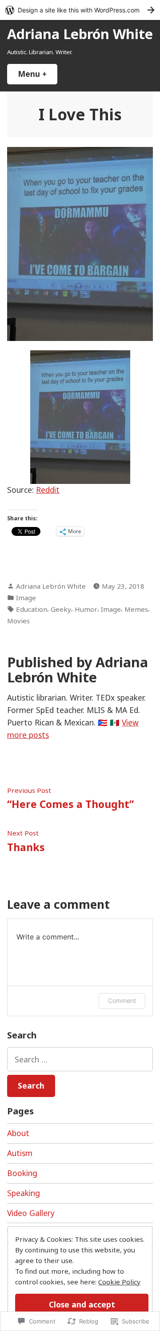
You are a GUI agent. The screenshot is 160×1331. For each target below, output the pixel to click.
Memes (136, 609)
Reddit (48, 489)
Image (26, 597)
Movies (18, 620)
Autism (19, 1153)
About (18, 1133)
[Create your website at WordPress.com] (80, 10)
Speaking (23, 1193)
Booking (22, 1173)
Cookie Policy (119, 1281)
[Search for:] (80, 1059)
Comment (122, 1000)
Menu (37, 73)
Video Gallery (31, 1213)
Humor (86, 609)
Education (31, 609)
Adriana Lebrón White (80, 33)
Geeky (61, 609)
